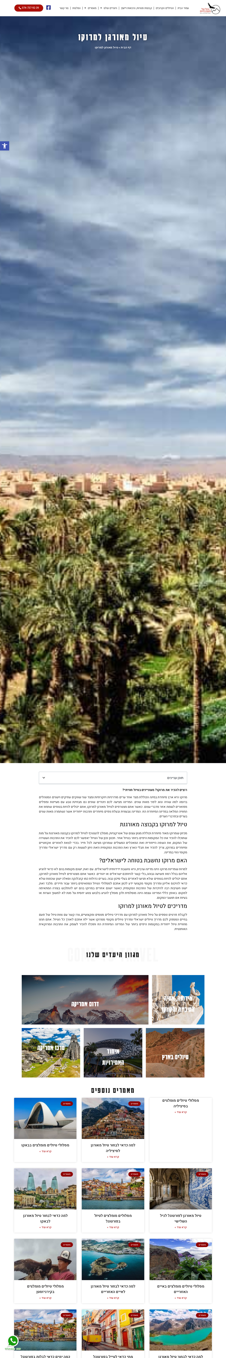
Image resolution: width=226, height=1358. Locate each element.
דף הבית (126, 47)
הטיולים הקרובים (165, 8)
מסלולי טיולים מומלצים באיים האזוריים (180, 1289)
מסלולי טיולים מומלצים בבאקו (45, 1145)
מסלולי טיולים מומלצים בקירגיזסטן (45, 1289)
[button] (4, 145)
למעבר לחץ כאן (178, 1000)
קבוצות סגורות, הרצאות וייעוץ (136, 8)
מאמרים (92, 8)
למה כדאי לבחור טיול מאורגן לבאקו (45, 1218)
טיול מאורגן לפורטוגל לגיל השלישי (180, 1218)
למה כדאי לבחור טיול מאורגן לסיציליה (113, 1148)
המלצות (76, 8)
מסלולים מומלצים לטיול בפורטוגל (113, 1218)
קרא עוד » (181, 1112)
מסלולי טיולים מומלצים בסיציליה (180, 1103)
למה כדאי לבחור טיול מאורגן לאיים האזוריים (113, 1289)
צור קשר (64, 8)
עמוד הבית (183, 8)
